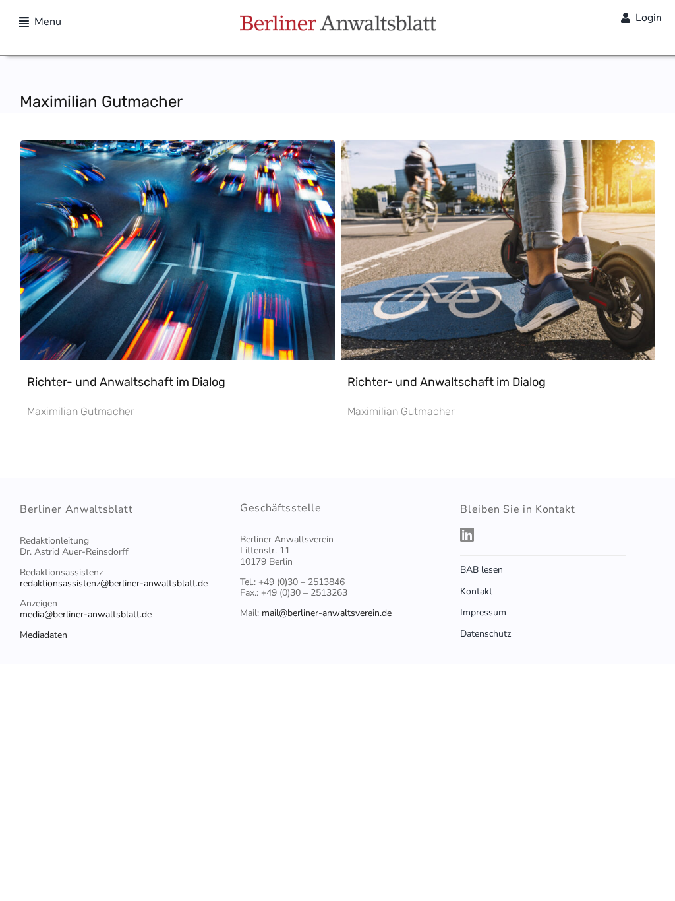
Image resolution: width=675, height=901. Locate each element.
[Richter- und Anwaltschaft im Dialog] (177, 152)
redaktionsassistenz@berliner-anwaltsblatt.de (114, 583)
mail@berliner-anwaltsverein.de (327, 613)
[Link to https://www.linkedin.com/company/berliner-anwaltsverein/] (554, 534)
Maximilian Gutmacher (80, 411)
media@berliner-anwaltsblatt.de (86, 614)
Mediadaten (43, 635)
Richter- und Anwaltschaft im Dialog (126, 382)
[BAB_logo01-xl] (337, 19)
